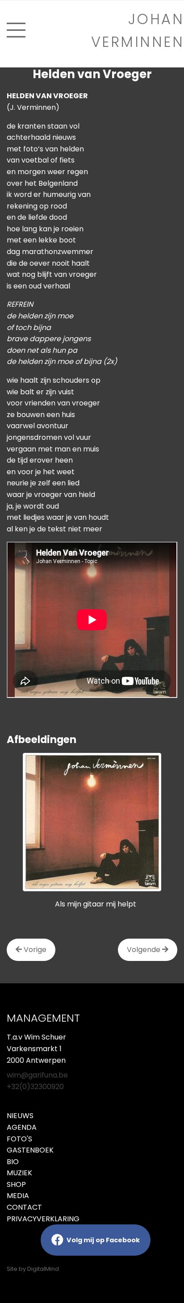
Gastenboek (30, 1150)
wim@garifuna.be (37, 1075)
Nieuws (20, 1116)
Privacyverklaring (43, 1219)
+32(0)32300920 (35, 1087)
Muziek (19, 1173)
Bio (13, 1162)
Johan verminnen (137, 30)
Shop (16, 1184)
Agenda (22, 1127)
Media (18, 1195)
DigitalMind (43, 1269)
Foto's (19, 1139)
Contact (24, 1207)
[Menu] (16, 30)
